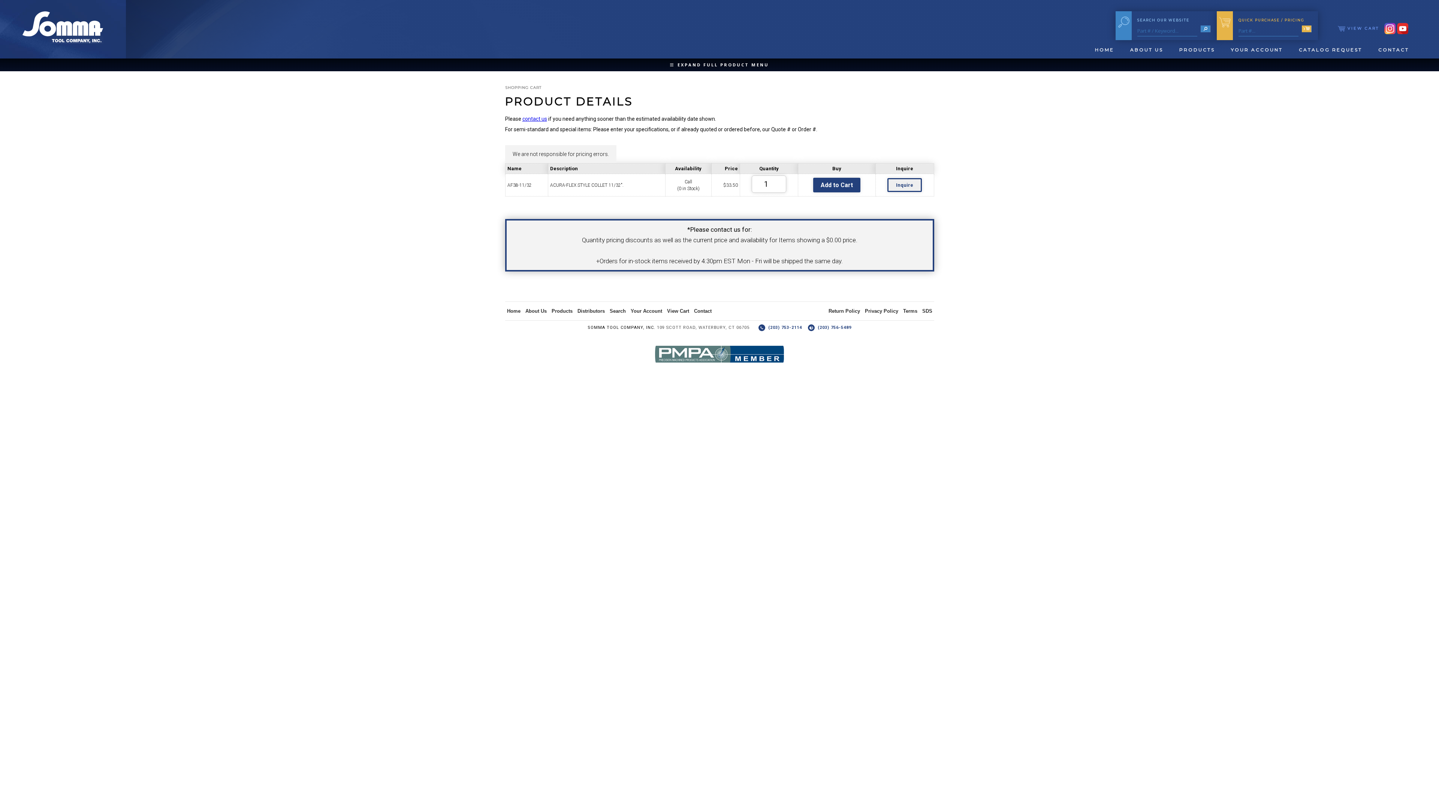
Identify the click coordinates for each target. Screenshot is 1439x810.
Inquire (904, 185)
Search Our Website (1163, 20)
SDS (927, 311)
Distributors (591, 311)
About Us (1146, 49)
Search (618, 311)
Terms (910, 311)
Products (1197, 49)
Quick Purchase (1271, 20)
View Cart (1362, 28)
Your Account (1257, 49)
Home (1104, 49)
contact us (534, 119)
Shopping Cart (523, 87)
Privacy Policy (881, 311)
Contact (1393, 49)
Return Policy (844, 311)
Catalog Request (1330, 49)
